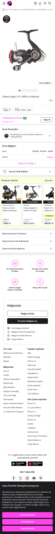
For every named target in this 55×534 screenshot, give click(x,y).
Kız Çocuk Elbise (34, 407)
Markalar (7, 357)
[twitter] (20, 480)
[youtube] (34, 480)
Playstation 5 (33, 373)
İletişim (6, 361)
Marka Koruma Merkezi (13, 353)
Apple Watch (33, 377)
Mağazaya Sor (10, 122)
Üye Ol (6, 371)
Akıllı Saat (32, 365)
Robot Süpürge (34, 357)
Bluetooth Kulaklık (35, 381)
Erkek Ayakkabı (34, 385)
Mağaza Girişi (27, 313)
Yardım (6, 375)
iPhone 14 (32, 361)
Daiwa (50, 157)
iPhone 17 (32, 412)
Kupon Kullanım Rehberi (13, 403)
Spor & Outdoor (11, 10)
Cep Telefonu (33, 394)
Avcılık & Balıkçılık (27, 10)
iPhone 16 (32, 420)
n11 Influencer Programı (13, 412)
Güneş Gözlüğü (34, 416)
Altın (29, 353)
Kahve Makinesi (34, 440)
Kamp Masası (33, 444)
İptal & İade (8, 383)
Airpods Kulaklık (34, 369)
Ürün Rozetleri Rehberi (13, 407)
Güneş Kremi (33, 432)
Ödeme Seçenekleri (11, 379)
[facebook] (13, 480)
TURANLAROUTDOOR (12, 118)
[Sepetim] (35, 3)
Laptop (30, 424)
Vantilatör (32, 428)
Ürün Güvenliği (9, 395)
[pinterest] (41, 480)
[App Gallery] (35, 463)
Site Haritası (8, 399)
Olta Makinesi (42, 10)
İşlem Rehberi (9, 387)
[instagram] (27, 480)
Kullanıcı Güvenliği (11, 391)
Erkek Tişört (32, 389)
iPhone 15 (32, 403)
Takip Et (46, 120)
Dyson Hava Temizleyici (37, 436)
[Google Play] (19, 463)
